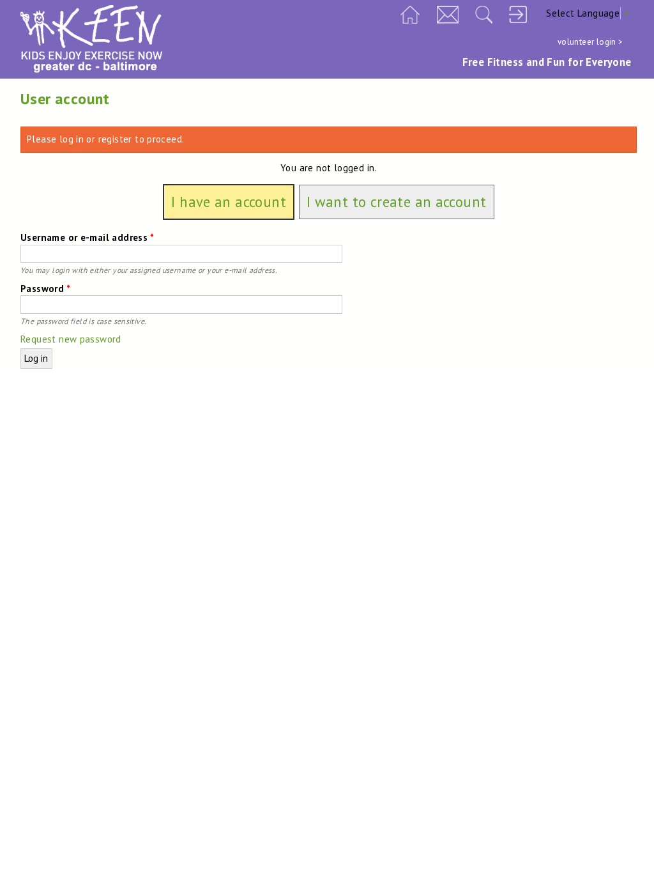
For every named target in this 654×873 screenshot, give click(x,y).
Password (45, 288)
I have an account (228, 202)
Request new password (70, 339)
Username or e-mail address (87, 237)
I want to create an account (397, 202)
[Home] (91, 69)
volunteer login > (590, 41)
